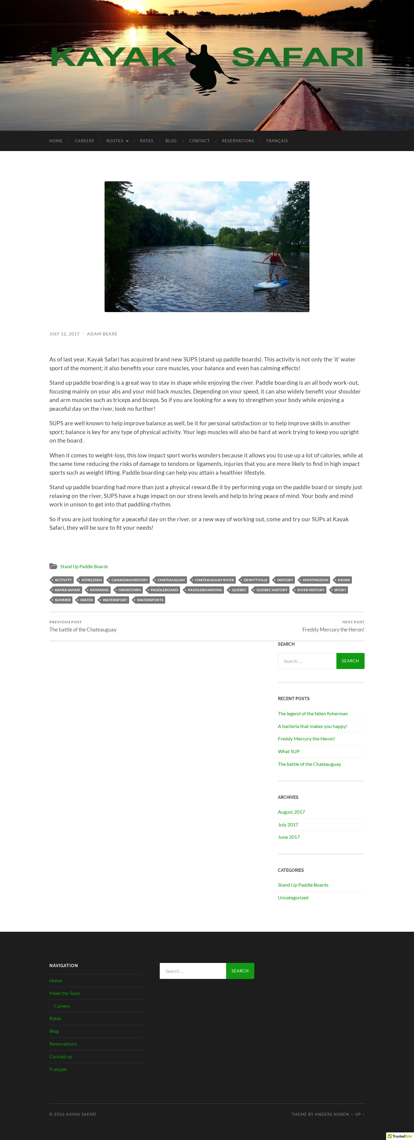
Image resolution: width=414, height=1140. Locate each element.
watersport (115, 600)
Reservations (238, 140)
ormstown (130, 590)
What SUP (289, 751)
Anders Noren (332, 1114)
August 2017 (291, 812)
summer (63, 600)
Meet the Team (64, 993)
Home (56, 140)
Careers (84, 140)
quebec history (272, 590)
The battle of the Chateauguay (83, 626)
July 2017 (288, 824)
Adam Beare (102, 333)
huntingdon (315, 580)
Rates (146, 140)
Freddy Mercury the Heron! (333, 626)
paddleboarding (205, 590)
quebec (239, 590)
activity (63, 580)
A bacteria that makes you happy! (312, 726)
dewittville (256, 580)
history (285, 580)
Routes (114, 140)
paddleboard (164, 590)
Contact (199, 140)
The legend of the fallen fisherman (313, 713)
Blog (171, 140)
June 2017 (289, 837)
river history (311, 590)
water (86, 600)
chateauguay (171, 580)
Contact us (60, 1056)
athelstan (92, 580)
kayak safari (67, 590)
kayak (344, 580)
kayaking (99, 590)
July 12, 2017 (64, 333)
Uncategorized (293, 897)
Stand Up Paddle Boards (84, 566)
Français (277, 140)
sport (340, 590)
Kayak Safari (81, 1114)
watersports (150, 600)
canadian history (130, 580)
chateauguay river (214, 580)
